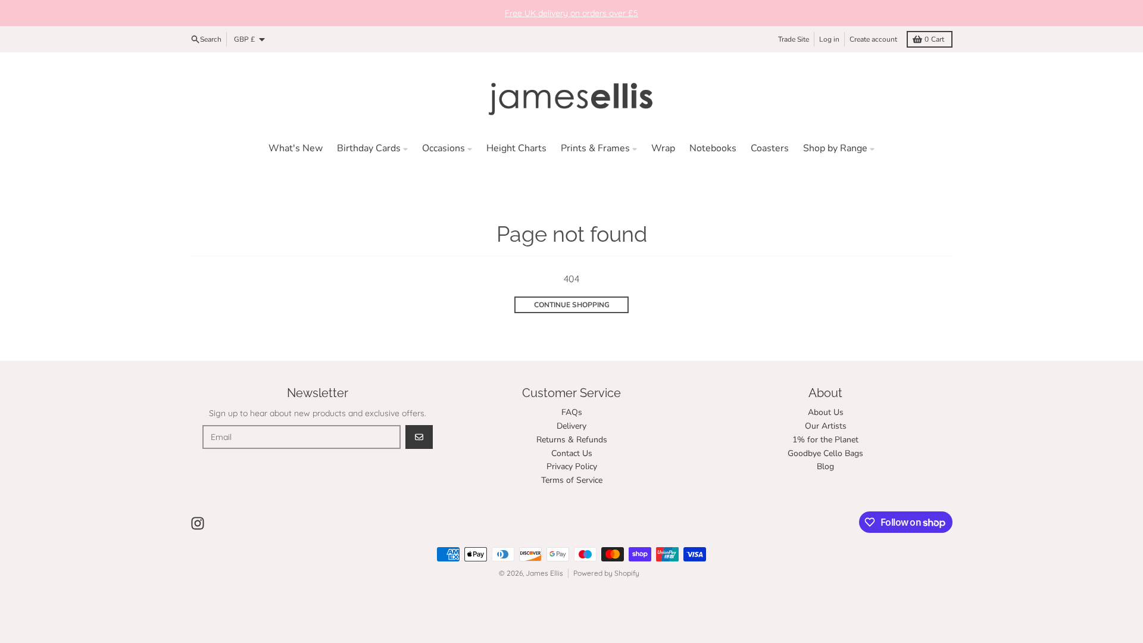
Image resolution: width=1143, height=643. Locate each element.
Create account (873, 39)
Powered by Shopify (606, 573)
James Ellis (544, 573)
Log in (829, 39)
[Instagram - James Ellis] (197, 523)
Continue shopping (572, 305)
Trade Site (793, 39)
